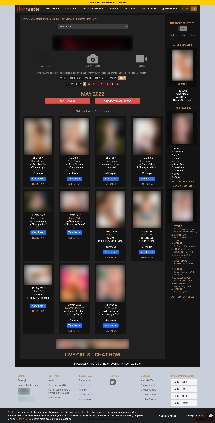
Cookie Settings (168, 416)
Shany (177, 177)
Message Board (148, 390)
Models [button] (70, 8)
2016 (88, 77)
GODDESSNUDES (182, 255)
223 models (44, 66)
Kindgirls (83, 390)
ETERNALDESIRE (182, 249)
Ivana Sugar (111, 308)
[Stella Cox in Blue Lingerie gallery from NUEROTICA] (147, 209)
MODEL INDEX (81, 364)
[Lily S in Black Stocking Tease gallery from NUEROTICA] (110, 209)
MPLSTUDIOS (180, 260)
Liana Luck (179, 167)
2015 (80, 77)
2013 (63, 77)
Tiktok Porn (149, 8)
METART (178, 243)
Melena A (178, 151)
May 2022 (92, 19)
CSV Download (67, 101)
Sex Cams (129, 8)
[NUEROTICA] (92, 43)
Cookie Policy (24, 419)
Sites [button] (113, 8)
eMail (51, 380)
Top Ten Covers (148, 399)
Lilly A (176, 155)
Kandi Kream (182, 94)
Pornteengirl (85, 399)
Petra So (110, 234)
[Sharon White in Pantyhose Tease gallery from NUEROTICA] (74, 201)
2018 (105, 77)
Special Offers (148, 380)
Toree (176, 161)
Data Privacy (54, 397)
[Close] (211, 415)
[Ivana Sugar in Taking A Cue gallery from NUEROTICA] (110, 283)
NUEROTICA (38, 184)
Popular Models (148, 385)
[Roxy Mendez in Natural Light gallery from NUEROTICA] (38, 136)
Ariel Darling (182, 97)
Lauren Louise (111, 161)
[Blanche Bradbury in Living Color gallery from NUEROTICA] (74, 283)
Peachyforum (86, 394)
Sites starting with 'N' (41, 19)
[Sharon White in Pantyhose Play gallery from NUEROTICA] (147, 136)
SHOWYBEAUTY (182, 283)
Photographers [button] (92, 8)
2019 (113, 77)
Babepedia (84, 380)
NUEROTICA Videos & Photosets (69, 19)
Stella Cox (147, 234)
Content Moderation (28, 385)
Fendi (176, 148)
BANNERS (136, 364)
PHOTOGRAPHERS (99, 364)
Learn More (121, 2)
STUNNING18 (180, 235)
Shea (176, 158)
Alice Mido (179, 164)
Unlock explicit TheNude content (102, 2)
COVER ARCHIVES (120, 364)
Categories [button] (50, 8)
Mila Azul (178, 170)
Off (183, 28)
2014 (72, 77)
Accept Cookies (195, 416)
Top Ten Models (148, 394)
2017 (97, 77)
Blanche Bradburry (74, 308)
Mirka (176, 173)
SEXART (178, 226)
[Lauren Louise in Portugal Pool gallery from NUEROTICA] (38, 201)
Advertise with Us (57, 385)
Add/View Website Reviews (117, 101)
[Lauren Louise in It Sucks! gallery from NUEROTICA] (110, 136)
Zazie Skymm (74, 161)
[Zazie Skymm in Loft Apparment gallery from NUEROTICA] (74, 136)
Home (25, 19)
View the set (38, 178)
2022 (122, 77)
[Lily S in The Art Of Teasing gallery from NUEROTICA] (38, 275)
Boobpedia (84, 385)
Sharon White (147, 161)
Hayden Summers (182, 100)
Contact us (142, 73)
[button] (170, 9)
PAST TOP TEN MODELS (182, 181)
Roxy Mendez (38, 161)
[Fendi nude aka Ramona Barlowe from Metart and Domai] (182, 128)
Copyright (22, 380)
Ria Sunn (182, 91)
